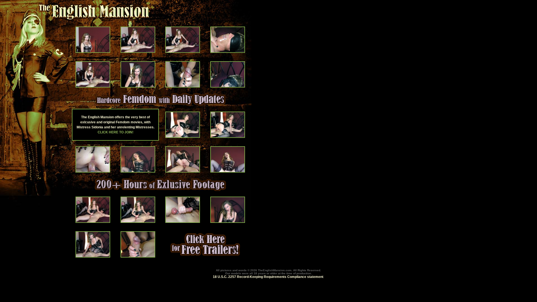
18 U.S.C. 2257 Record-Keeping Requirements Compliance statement (268, 277)
